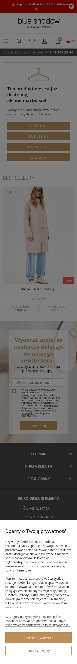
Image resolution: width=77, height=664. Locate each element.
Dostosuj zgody (39, 651)
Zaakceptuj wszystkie (38, 638)
